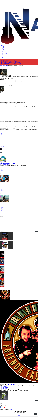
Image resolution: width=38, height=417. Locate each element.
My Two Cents (3, 48)
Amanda (4, 184)
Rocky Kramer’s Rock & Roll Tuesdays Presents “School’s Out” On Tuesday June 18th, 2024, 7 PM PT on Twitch (13, 203)
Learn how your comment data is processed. (11, 230)
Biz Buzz (3, 52)
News (11, 204)
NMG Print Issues (2, 45)
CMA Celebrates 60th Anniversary (4, 183)
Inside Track (3, 47)
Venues (3, 57)
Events (1, 55)
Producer (3, 50)
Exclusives (6, 184)
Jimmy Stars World (9, 204)
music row (2, 147)
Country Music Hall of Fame (4, 53)
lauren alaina (2, 146)
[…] (27, 205)
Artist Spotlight (3, 49)
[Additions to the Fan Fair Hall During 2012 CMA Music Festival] (3, 162)
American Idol (2, 142)
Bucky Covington (2, 143)
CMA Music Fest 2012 (3, 144)
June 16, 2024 (1, 204)
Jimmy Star (4, 204)
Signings (3, 54)
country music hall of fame (3, 145)
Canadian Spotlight (4, 51)
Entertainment (6, 204)
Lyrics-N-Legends (3, 46)
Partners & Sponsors (4, 56)
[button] (4, 387)
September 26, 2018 (2, 184)
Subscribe (35, 414)
